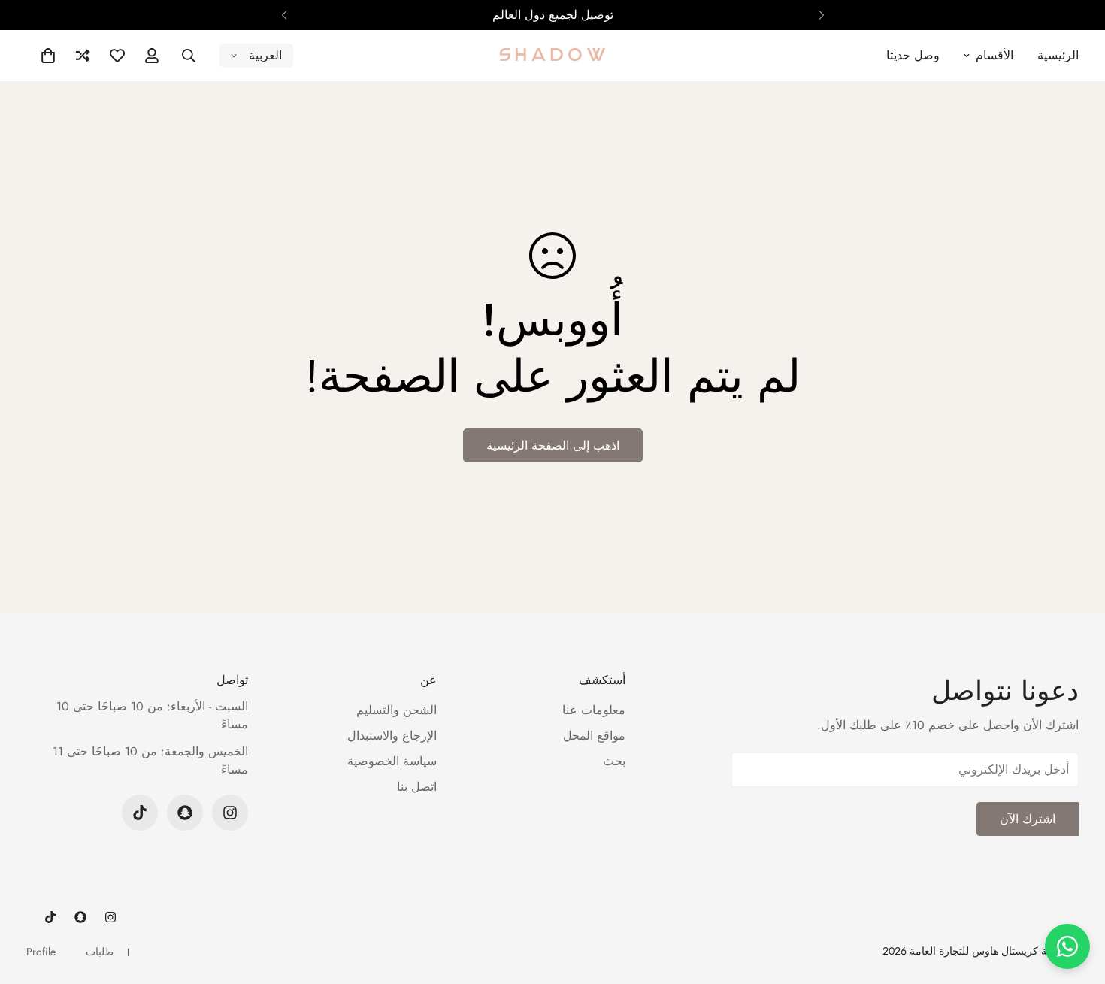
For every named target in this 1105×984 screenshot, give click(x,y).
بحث (614, 761)
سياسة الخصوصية (392, 761)
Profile (41, 951)
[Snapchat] (185, 813)
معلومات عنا (593, 710)
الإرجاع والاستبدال (392, 735)
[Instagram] (230, 813)
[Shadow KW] (552, 55)
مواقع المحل (594, 735)
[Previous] (821, 15)
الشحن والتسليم (396, 710)
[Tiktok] (140, 813)
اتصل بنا (417, 786)
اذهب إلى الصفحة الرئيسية (552, 445)
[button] (48, 55)
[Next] (284, 15)
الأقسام (994, 55)
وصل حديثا (913, 55)
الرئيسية (1058, 55)
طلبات (100, 951)
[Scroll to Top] (29, 902)
